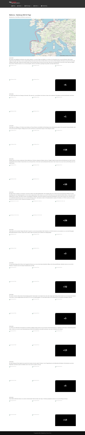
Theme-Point (48, 433)
